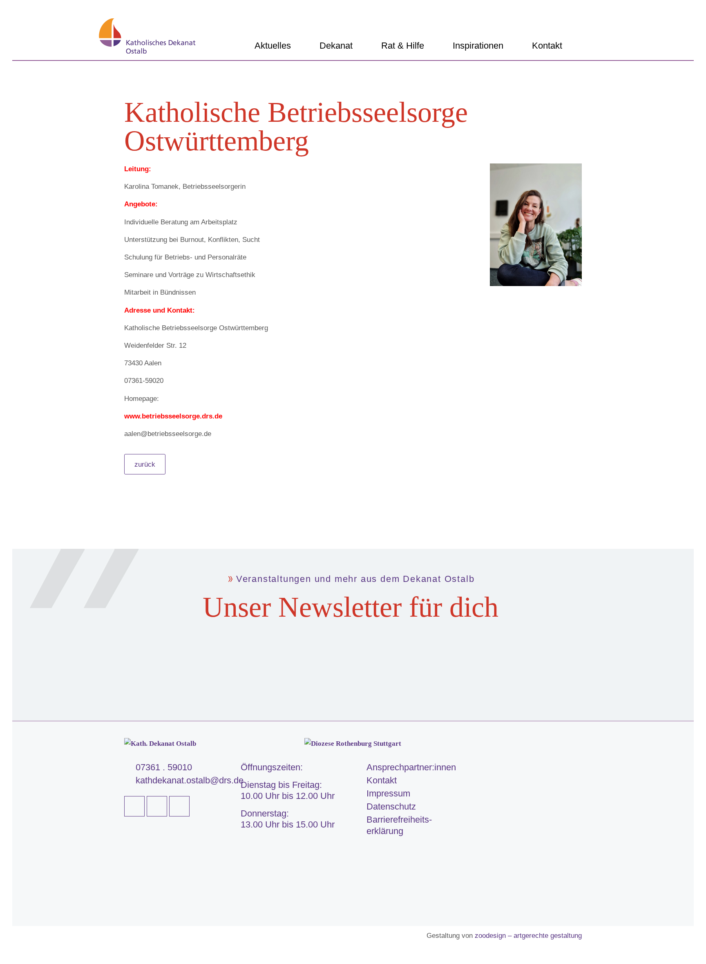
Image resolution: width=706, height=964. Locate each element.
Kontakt (547, 45)
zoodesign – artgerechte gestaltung (528, 935)
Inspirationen (478, 45)
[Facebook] (134, 806)
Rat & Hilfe (402, 45)
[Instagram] (179, 806)
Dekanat (336, 45)
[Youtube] (157, 806)
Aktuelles (273, 45)
